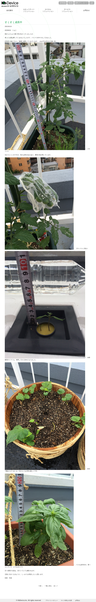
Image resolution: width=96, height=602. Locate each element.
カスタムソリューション (48, 10)
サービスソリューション (67, 10)
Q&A (91, 3)
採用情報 (63, 3)
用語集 (70, 3)
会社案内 (9, 10)
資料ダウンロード (81, 3)
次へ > (56, 586)
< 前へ (40, 586)
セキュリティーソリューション (28, 10)
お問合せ (86, 10)
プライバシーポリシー (52, 600)
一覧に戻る (48, 586)
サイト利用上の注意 (66, 600)
